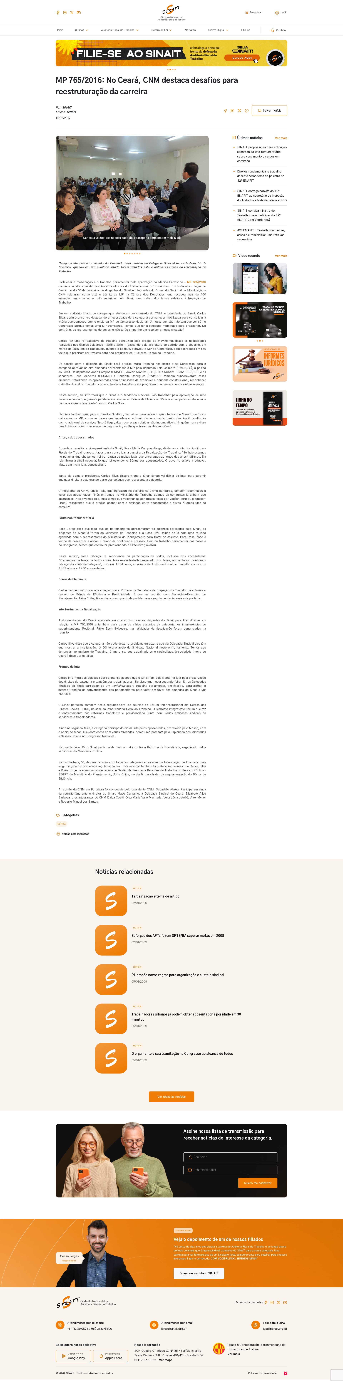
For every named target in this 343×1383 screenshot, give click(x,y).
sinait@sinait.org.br (174, 1332)
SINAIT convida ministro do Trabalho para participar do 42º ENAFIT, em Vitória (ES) (259, 215)
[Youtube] (79, 12)
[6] (139, 253)
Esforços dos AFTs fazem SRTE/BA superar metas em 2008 (177, 936)
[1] (170, 69)
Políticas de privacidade (262, 1376)
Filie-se (245, 29)
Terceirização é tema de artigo (155, 896)
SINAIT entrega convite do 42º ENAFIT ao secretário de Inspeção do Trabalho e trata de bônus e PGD (262, 195)
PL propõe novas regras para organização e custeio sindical (177, 975)
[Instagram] (65, 12)
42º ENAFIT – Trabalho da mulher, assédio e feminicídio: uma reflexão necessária (261, 234)
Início (60, 29)
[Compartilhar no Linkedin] (232, 110)
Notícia (62, 824)
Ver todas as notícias (172, 1096)
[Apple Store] (110, 1359)
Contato (280, 30)
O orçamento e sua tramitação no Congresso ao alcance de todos (182, 1054)
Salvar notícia (271, 110)
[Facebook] (58, 12)
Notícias (190, 29)
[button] (120, 30)
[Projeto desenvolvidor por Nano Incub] (285, 1376)
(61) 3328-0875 (77, 1332)
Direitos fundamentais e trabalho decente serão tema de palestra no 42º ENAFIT (260, 176)
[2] (172, 69)
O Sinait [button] (80, 29)
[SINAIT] (171, 12)
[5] (137, 253)
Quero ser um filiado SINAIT (81, 1273)
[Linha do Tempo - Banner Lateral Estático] (260, 408)
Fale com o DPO (274, 1326)
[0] (167, 69)
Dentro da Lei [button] (159, 29)
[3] (175, 69)
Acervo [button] (216, 29)
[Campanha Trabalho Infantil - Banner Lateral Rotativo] (260, 320)
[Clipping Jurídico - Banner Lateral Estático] (260, 364)
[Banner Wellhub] (171, 53)
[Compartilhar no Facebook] (225, 110)
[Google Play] (73, 1359)
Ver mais (281, 138)
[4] (134, 253)
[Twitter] (72, 12)
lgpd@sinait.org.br (275, 1332)
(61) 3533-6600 (101, 1332)
